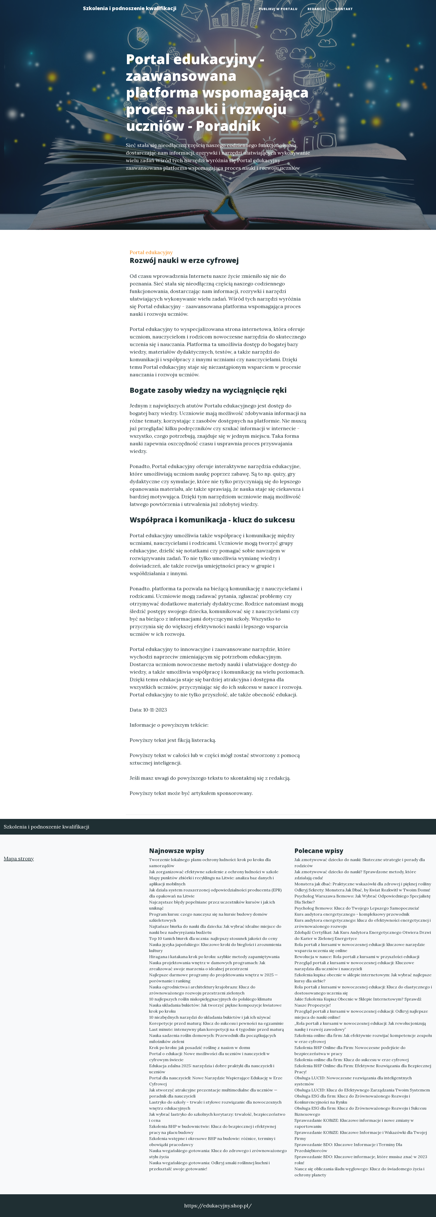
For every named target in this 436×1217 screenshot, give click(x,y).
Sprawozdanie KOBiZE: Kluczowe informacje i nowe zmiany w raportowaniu (354, 1123)
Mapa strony (19, 858)
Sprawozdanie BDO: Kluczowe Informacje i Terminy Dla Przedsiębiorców (348, 1147)
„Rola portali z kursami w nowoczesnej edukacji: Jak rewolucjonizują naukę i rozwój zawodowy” (360, 1026)
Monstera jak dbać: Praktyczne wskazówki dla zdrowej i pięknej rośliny (362, 883)
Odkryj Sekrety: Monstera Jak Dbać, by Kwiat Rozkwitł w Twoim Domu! (362, 889)
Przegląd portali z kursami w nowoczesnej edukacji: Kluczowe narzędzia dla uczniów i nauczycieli (354, 965)
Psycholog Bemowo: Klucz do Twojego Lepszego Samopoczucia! (356, 908)
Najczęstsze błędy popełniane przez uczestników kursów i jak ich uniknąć (212, 905)
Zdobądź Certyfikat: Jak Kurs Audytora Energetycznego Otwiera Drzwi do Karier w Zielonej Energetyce (362, 935)
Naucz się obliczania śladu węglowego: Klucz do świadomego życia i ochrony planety (359, 1171)
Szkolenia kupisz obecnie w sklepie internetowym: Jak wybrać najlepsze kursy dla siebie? (362, 977)
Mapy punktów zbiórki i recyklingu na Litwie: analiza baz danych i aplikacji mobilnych (211, 880)
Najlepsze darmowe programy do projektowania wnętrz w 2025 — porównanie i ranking (213, 977)
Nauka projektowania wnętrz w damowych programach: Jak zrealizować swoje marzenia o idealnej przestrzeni (207, 965)
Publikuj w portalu (278, 9)
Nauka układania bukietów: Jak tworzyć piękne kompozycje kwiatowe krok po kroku (215, 1008)
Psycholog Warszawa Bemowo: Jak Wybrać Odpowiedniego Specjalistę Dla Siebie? (362, 899)
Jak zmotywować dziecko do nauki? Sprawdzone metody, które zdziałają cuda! (355, 874)
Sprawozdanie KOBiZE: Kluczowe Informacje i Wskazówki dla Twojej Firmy (360, 1135)
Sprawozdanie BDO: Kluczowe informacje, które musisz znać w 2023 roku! (360, 1159)
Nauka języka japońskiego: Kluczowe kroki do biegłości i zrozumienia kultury (215, 947)
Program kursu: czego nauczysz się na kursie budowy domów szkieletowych (208, 917)
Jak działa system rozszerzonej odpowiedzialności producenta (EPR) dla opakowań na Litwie (215, 892)
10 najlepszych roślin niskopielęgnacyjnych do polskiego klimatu (210, 999)
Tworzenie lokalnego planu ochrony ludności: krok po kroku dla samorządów (210, 862)
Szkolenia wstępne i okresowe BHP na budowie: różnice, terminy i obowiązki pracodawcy (212, 1141)
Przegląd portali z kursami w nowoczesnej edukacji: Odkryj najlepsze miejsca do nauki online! (361, 1014)
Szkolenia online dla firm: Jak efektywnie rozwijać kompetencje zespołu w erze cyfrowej (363, 1038)
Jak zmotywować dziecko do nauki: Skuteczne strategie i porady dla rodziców (359, 862)
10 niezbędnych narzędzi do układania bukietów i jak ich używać (210, 1017)
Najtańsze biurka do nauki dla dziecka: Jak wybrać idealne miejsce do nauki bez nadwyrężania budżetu (215, 929)
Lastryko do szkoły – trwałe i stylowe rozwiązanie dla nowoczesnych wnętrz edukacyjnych (215, 1105)
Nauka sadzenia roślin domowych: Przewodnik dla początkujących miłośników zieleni (212, 1038)
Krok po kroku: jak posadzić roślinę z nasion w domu (199, 1047)
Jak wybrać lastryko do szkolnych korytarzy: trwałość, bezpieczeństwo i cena (217, 1117)
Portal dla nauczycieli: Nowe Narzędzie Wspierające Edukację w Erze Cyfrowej (215, 1080)
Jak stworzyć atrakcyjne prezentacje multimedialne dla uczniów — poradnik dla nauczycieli (213, 1093)
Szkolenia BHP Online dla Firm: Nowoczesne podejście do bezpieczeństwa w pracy (349, 1050)
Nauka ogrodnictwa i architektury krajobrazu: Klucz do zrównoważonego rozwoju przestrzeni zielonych (202, 989)
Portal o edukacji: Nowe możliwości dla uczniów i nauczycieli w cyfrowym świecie (209, 1056)
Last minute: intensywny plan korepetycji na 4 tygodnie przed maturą (216, 1029)
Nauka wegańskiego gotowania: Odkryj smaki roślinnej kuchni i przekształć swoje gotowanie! (209, 1165)
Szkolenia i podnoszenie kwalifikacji (129, 8)
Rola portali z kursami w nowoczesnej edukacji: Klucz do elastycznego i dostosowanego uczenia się (363, 989)
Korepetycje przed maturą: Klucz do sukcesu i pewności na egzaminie (216, 1023)
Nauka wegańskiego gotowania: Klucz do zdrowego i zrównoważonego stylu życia (218, 1153)
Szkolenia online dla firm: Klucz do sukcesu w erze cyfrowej (351, 1059)
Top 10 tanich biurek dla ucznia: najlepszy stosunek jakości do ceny (213, 938)
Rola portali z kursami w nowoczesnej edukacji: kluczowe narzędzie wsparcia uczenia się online (359, 947)
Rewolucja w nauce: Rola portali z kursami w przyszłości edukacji (356, 956)
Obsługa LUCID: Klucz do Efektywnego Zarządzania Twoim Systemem (362, 1089)
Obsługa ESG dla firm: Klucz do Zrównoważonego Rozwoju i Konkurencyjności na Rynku (352, 1099)
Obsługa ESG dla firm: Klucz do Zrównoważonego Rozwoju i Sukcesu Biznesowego (360, 1111)
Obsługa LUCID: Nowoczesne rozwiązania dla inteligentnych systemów (353, 1080)
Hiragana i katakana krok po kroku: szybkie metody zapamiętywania (214, 956)
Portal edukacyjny (151, 252)
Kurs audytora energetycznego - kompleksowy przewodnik (351, 914)
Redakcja (316, 9)
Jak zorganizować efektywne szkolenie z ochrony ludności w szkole (213, 871)
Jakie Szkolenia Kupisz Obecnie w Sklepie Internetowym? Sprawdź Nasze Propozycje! (357, 1002)
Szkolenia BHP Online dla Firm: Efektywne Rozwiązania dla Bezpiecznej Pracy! (362, 1068)
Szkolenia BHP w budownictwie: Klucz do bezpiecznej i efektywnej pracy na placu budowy (212, 1129)
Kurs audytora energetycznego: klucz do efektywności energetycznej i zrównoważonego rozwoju (362, 923)
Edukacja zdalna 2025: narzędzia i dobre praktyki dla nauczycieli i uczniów (211, 1068)
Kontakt (344, 9)
